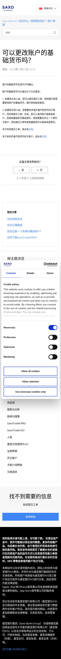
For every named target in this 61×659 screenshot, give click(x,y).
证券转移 (12, 451)
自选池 (11, 402)
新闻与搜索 (13, 416)
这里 (31, 129)
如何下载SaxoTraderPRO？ (22, 237)
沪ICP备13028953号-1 (14, 649)
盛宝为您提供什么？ (18, 444)
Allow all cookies (30, 371)
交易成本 (12, 472)
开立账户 (12, 458)
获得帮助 (30, 516)
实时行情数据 (14, 225)
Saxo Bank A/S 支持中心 (15, 21)
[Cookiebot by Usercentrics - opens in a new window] (43, 264)
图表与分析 (13, 409)
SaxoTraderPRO (16, 423)
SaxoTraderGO (15, 430)
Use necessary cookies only (30, 391)
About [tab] (50, 273)
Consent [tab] (11, 273)
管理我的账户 (38, 21)
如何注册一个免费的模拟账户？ (24, 231)
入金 (9, 437)
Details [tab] (30, 273)
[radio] (21, 170)
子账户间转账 (14, 465)
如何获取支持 (14, 219)
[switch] (52, 337)
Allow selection (30, 381)
